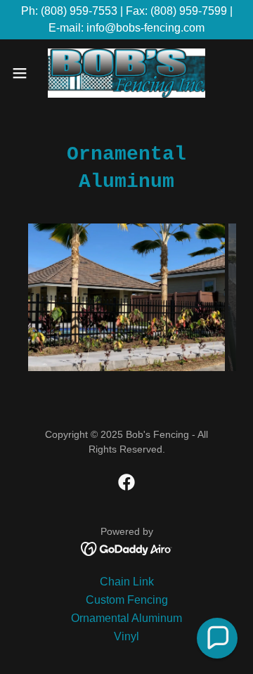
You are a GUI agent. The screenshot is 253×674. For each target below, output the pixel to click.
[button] (24, 73)
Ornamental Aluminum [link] (126, 618)
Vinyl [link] (126, 636)
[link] (126, 73)
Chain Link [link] (127, 582)
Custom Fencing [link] (127, 600)
